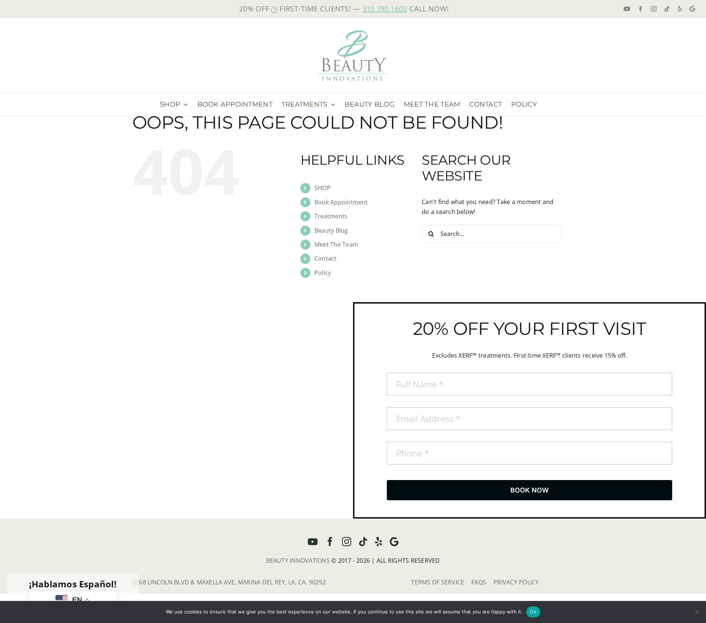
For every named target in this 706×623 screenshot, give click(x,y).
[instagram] (346, 541)
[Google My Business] (394, 541)
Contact (325, 258)
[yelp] (378, 541)
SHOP (322, 188)
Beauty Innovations (298, 560)
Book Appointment (341, 202)
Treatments (330, 216)
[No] (696, 612)
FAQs (478, 582)
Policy (322, 273)
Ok (533, 612)
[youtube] (312, 541)
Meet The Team (336, 244)
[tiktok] (363, 541)
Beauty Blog (331, 230)
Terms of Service (437, 582)
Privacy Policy (516, 582)
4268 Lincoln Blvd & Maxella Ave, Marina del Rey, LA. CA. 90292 (229, 582)
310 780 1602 (384, 9)
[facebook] (330, 541)
